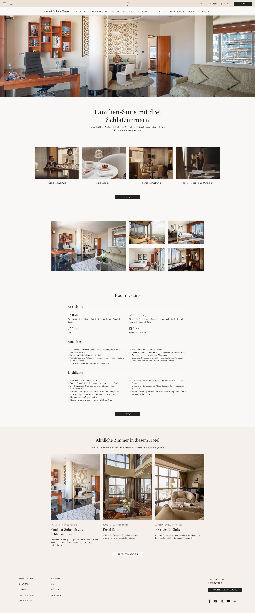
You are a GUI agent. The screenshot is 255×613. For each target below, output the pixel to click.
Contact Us (24, 584)
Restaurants (144, 11)
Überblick (81, 11)
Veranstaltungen (175, 11)
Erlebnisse (192, 11)
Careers (22, 590)
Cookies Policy (25, 601)
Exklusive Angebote (99, 11)
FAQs (52, 584)
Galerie (115, 11)
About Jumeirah (26, 578)
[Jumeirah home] (127, 4)
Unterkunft (129, 11)
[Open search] (11, 3)
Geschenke (206, 11)
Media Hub (54, 590)
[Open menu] (4, 3)
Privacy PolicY (56, 595)
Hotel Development (27, 595)
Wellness (158, 11)
